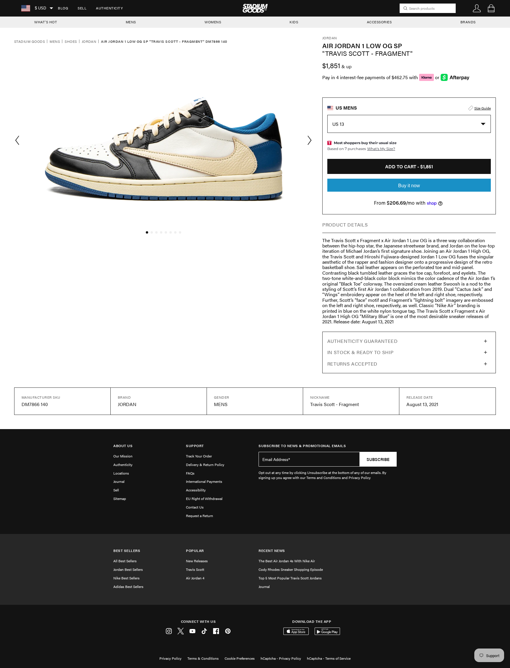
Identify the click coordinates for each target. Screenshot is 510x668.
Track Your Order (199, 456)
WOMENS (213, 22)
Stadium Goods (29, 42)
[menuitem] (63, 8)
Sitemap (119, 498)
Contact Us (195, 507)
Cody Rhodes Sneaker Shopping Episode (291, 569)
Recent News (272, 550)
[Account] (477, 8)
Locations (121, 473)
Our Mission (123, 456)
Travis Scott (195, 569)
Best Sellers (126, 550)
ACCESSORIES (379, 22)
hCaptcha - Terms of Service (329, 658)
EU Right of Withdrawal (204, 498)
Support (195, 445)
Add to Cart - (409, 166)
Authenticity (109, 8)
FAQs (190, 473)
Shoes (71, 42)
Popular (195, 550)
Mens (55, 42)
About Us (123, 445)
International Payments (204, 481)
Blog (63, 8)
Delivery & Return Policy (205, 464)
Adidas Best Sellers (128, 586)
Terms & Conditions (203, 658)
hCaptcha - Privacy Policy (281, 658)
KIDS (294, 22)
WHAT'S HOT (45, 22)
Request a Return (199, 515)
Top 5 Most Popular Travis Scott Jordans (290, 578)
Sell (82, 8)
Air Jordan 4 (195, 578)
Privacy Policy (170, 658)
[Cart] (491, 8)
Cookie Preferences (240, 658)
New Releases (197, 560)
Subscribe (378, 459)
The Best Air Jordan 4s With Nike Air (287, 560)
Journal (119, 481)
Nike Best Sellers (126, 578)
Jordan (89, 42)
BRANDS (468, 22)
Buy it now (409, 185)
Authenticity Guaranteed (362, 341)
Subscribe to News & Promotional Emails (302, 445)
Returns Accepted (352, 363)
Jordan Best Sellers (128, 569)
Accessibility (196, 490)
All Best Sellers (125, 560)
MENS (131, 22)
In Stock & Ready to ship (360, 352)
